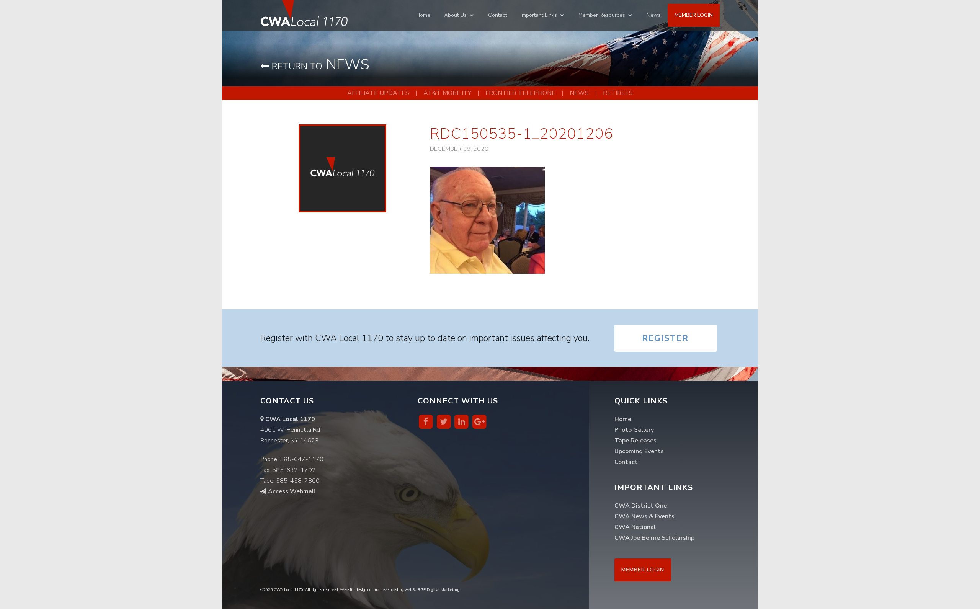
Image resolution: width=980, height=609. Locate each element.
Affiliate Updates (378, 93)
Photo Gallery (634, 430)
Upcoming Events (639, 451)
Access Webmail (290, 491)
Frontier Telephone (520, 93)
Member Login (694, 15)
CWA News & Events (644, 516)
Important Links (539, 15)
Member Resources (601, 15)
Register (665, 338)
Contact (497, 15)
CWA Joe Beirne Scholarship (654, 538)
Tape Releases (635, 440)
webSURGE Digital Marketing (432, 590)
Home (423, 15)
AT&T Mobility (447, 93)
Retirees (618, 93)
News (654, 15)
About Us (455, 15)
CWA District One (640, 505)
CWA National (635, 527)
